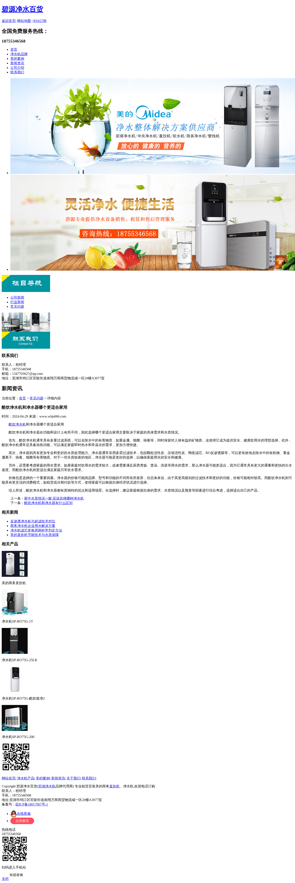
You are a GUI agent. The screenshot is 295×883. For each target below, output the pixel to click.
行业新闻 (17, 302)
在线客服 (24, 813)
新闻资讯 (17, 63)
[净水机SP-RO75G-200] (15, 729)
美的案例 (17, 58)
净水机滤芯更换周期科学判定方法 (36, 530)
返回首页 (9, 21)
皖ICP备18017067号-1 (32, 804)
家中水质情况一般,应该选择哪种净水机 (54, 498)
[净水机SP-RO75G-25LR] (15, 652)
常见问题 (17, 306)
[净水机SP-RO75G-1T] (15, 614)
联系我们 (17, 72)
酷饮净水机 (17, 424)
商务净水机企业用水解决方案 (32, 526)
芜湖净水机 (47, 786)
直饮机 (114, 786)
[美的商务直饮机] (15, 575)
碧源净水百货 (22, 9)
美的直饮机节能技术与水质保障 (34, 535)
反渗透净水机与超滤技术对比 (32, 521)
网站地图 (24, 21)
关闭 (5, 879)
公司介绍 (17, 67)
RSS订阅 (39, 21)
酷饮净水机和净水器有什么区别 (48, 503)
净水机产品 (25, 778)
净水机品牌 (19, 54)
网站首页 (9, 778)
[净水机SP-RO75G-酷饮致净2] (15, 691)
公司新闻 (17, 297)
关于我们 (73, 778)
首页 (13, 49)
